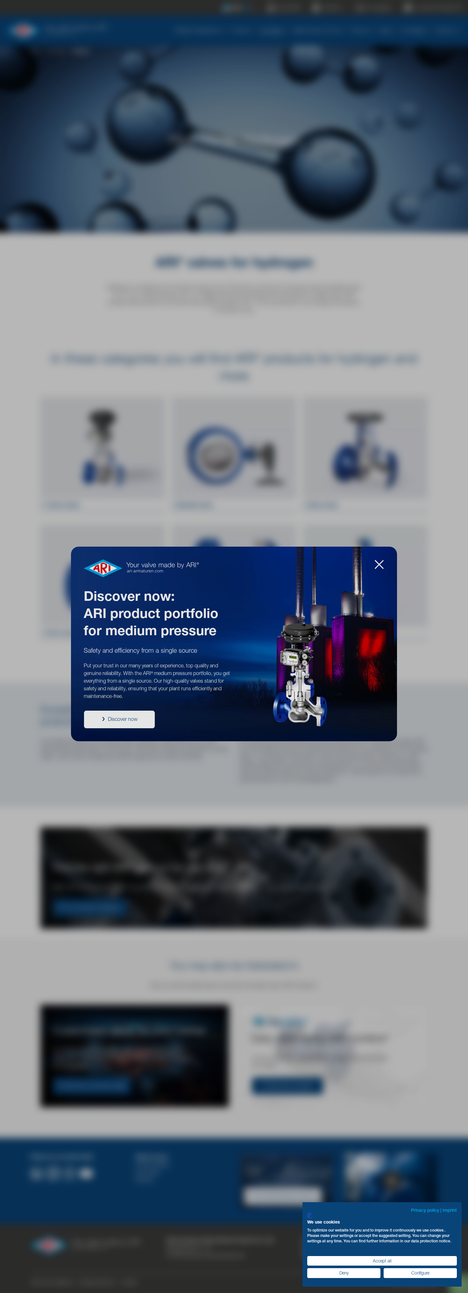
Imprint (450, 1210)
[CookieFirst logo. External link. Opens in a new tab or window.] (309, 1215)
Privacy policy (425, 1210)
